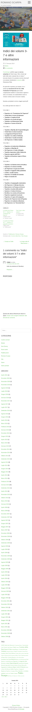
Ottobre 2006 (4, 539)
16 (14, 690)
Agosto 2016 (4, 413)
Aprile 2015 (4, 439)
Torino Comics (14, 673)
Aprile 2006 (4, 552)
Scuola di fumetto (14, 665)
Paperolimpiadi (14, 663)
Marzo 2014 (4, 478)
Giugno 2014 (4, 468)
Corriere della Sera (16, 236)
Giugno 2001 (4, 617)
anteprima (19, 80)
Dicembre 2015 (5, 433)
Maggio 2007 (4, 526)
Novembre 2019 (5, 384)
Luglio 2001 (4, 614)
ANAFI (2, 645)
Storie (2, 362)
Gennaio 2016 (5, 430)
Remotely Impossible (5, 665)
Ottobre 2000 (4, 636)
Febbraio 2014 (5, 481)
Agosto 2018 (4, 388)
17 (18, 690)
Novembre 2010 (5, 494)
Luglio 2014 (4, 465)
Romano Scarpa (11, 2)
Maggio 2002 (4, 597)
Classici (17, 647)
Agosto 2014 (4, 462)
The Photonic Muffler (9, 669)
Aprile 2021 (4, 375)
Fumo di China (8, 649)
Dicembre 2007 (5, 513)
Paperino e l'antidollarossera (7, 661)
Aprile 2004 (4, 578)
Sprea (6, 66)
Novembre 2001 (5, 604)
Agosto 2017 (4, 404)
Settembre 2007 (5, 517)
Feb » (6, 696)
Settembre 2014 (5, 459)
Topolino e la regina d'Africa (12, 671)
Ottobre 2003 (4, 581)
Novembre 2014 (5, 452)
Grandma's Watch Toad (6, 653)
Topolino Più (8, 673)
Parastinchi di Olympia (23, 663)
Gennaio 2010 (5, 504)
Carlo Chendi (4, 647)
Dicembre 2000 (5, 630)
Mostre (3, 343)
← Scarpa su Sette (8, 241)
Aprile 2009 (4, 507)
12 (26, 688)
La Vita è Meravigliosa (20, 657)
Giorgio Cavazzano (18, 651)
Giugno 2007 (4, 523)
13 (3, 690)
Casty (14, 647)
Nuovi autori (4, 349)
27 (3, 694)
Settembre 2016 (5, 410)
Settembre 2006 (5, 543)
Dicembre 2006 (5, 533)
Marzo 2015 (4, 442)
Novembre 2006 (5, 536)
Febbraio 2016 (5, 426)
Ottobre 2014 (4, 455)
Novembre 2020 (5, 381)
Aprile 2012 (4, 491)
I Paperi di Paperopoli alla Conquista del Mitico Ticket (11, 655)
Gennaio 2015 (5, 446)
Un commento (9, 68)
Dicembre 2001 (5, 601)
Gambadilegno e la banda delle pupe (19, 649)
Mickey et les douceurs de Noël (21, 659)
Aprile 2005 (4, 572)
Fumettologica (6, 72)
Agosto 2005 (4, 562)
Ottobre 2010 (4, 497)
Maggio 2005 (4, 568)
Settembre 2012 (5, 488)
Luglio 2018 (4, 391)
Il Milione (13, 653)
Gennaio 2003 (5, 591)
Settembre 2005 (5, 559)
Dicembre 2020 (5, 378)
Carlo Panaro (10, 647)
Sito (2, 359)
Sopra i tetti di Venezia (19, 667)
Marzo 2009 (4, 510)
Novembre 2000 (5, 633)
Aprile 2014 (4, 475)
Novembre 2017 (5, 400)
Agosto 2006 (4, 546)
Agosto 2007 (4, 520)
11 (22, 688)
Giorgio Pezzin (25, 651)
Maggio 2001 (4, 620)
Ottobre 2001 (4, 607)
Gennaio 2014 (5, 484)
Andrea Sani (7, 645)
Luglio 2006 (4, 549)
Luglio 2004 (4, 575)
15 (10, 690)
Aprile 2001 (4, 623)
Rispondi (9, 269)
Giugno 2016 (4, 417)
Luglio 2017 (4, 407)
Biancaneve (12, 645)
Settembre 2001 (5, 610)
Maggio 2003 (4, 588)
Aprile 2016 (4, 420)
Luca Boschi (12, 659)
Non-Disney (4, 346)
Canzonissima (25, 645)
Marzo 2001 (4, 626)
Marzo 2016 (4, 423)
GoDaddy (21, 709)
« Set (2, 696)
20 (3, 692)
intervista (26, 653)
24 (18, 692)
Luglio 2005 (4, 565)
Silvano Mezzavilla (22, 665)
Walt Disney (10, 675)
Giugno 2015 (4, 436)
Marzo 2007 (4, 530)
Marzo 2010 (4, 501)
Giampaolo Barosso (9, 651)
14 (7, 690)
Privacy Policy (16, 705)
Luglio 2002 (4, 594)
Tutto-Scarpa (24, 236)
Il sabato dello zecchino (20, 653)
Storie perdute (5, 365)
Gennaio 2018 (5, 397)
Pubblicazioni (11, 234)
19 (26, 690)
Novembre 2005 (5, 555)
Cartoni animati (5, 339)
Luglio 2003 (4, 584)
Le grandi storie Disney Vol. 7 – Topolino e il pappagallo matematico (8, 222)
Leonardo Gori (4, 659)
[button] (29, 2)
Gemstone (3, 651)
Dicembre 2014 (5, 449)
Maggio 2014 (4, 471)
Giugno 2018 (4, 394)
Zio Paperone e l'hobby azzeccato (18, 675)
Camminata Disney (18, 645)
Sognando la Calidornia (7, 667)
